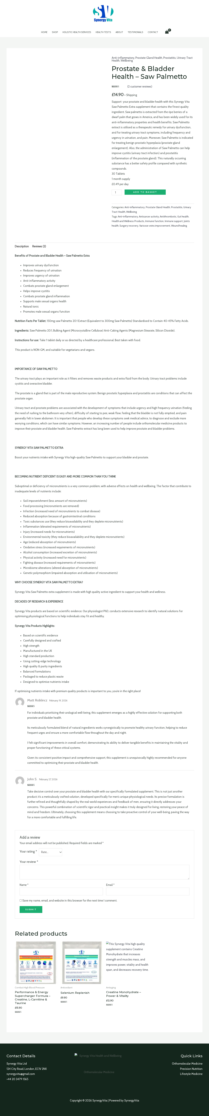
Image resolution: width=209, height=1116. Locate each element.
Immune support (174, 221)
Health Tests (103, 32)
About (119, 32)
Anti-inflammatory (123, 57)
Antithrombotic (168, 216)
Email (110, 884)
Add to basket (145, 192)
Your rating (28, 851)
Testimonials (135, 32)
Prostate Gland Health (148, 57)
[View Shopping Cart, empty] (167, 32)
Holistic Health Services (77, 32)
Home (44, 32)
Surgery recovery (129, 225)
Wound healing (179, 225)
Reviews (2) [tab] (39, 246)
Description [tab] (22, 246)
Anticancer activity (149, 216)
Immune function (154, 221)
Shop (55, 32)
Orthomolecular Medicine (187, 1063)
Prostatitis (169, 57)
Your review (29, 862)
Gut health (183, 216)
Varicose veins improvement (154, 225)
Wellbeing (127, 60)
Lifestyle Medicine (191, 1074)
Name (24, 884)
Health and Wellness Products (128, 221)
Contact (153, 32)
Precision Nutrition (191, 1068)
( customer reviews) (139, 86)
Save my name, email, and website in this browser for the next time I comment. (69, 900)
